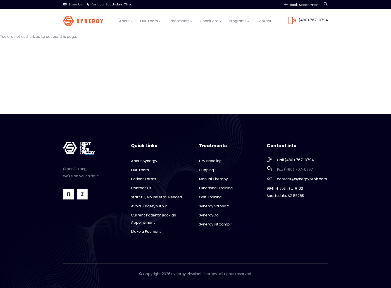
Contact (264, 21)
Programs (237, 21)
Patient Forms (143, 179)
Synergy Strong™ (214, 206)
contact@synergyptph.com (302, 179)
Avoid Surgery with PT (150, 206)
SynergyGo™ (210, 215)
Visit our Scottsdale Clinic (112, 4)
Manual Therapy (213, 179)
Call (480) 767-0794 (295, 160)
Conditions (209, 21)
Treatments (179, 21)
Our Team (149, 21)
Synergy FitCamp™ (216, 224)
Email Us (75, 4)
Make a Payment (146, 231)
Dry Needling (210, 160)
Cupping (206, 170)
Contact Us (141, 188)
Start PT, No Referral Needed (156, 197)
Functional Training (216, 188)
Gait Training (210, 197)
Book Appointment (304, 4)
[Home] (83, 21)
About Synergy (144, 160)
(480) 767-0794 (313, 20)
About (124, 21)
